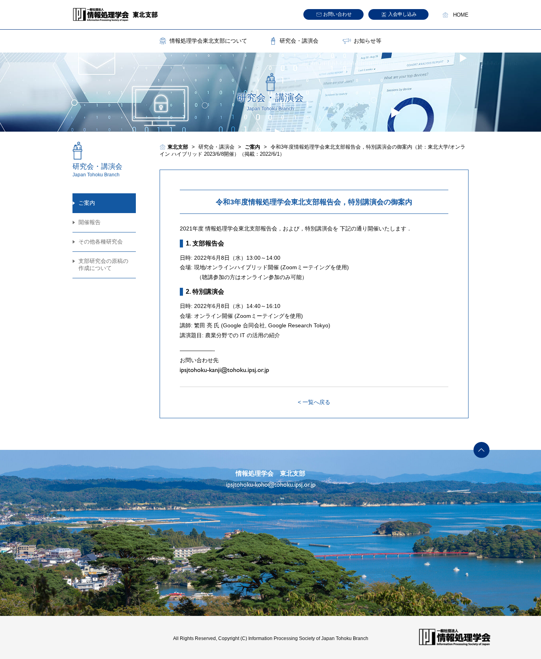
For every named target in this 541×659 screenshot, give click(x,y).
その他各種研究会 (100, 241)
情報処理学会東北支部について (208, 41)
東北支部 (178, 147)
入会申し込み (402, 14)
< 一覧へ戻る (314, 402)
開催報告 (89, 222)
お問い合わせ (337, 14)
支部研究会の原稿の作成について (103, 264)
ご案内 (86, 203)
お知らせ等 (367, 41)
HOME (461, 15)
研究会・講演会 (299, 41)
